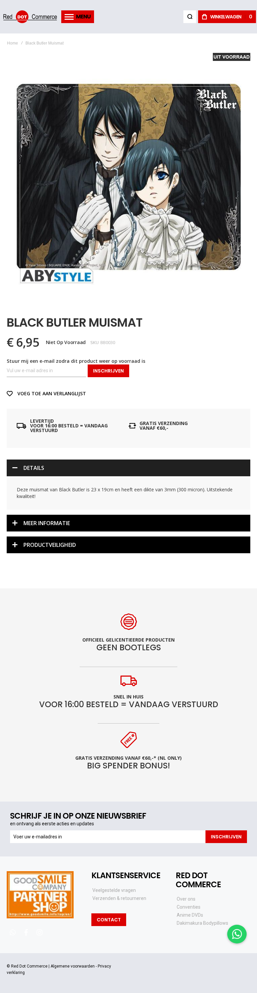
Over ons (186, 899)
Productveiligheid (49, 545)
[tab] (128, 468)
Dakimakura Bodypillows (202, 923)
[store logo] (30, 16)
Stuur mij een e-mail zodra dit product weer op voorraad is (76, 361)
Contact (109, 919)
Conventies (188, 907)
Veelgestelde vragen (114, 890)
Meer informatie (46, 523)
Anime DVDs (190, 915)
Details (33, 468)
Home (12, 43)
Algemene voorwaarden (73, 966)
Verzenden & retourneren (119, 898)
